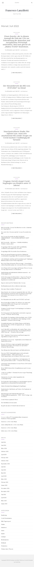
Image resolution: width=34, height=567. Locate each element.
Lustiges (3, 536)
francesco (25, 50)
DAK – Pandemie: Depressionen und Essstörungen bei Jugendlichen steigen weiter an (15, 335)
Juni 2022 (3, 470)
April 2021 (3, 497)
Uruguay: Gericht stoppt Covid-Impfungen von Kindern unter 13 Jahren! (17, 183)
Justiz (2, 530)
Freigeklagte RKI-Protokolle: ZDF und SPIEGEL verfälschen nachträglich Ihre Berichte (14, 247)
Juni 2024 (3, 445)
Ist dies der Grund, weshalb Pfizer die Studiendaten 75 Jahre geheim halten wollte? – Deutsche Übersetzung (15, 359)
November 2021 (5, 491)
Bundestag (4, 515)
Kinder (3, 533)
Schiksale (3, 543)
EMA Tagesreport (6, 521)
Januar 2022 (4, 485)
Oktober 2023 (4, 451)
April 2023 (3, 454)
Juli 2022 (3, 467)
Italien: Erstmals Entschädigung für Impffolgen (13, 386)
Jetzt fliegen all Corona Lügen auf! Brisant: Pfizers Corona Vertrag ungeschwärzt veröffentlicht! (16, 268)
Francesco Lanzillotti (17, 10)
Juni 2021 (3, 494)
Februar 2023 (4, 457)
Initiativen (16, 32)
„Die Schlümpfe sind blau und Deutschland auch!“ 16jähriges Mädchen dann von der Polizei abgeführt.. (17, 259)
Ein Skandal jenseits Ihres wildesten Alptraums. (13, 286)
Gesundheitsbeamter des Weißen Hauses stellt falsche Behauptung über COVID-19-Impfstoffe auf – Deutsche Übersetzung (15, 325)
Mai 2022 (3, 473)
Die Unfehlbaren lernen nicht (9, 402)
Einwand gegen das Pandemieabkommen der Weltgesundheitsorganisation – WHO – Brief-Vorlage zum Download (16, 395)
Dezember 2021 (5, 488)
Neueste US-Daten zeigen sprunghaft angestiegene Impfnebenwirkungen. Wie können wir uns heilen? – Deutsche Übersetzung (15, 345)
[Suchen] (32, 2)
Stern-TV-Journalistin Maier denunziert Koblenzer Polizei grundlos (14, 417)
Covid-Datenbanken (6, 518)
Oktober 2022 (4, 460)
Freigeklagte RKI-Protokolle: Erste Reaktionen (13, 251)
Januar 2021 (4, 503)
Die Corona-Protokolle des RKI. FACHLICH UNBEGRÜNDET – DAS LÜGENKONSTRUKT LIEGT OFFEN (15, 238)
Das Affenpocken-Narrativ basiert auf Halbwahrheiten (15, 350)
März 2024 (4, 448)
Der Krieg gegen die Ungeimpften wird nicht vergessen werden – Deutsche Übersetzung (16, 313)
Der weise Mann (12, 421)
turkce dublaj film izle (7, 424)
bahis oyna (4, 431)
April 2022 (3, 476)
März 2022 (4, 479)
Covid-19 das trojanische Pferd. (9, 399)
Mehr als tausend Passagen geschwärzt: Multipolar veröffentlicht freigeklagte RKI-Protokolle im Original (15, 255)
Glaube (3, 524)
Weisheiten (4, 546)
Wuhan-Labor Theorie (7, 549)
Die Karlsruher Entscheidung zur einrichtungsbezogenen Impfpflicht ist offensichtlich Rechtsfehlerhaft (16, 382)
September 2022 (5, 463)
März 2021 (4, 500)
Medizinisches (5, 539)
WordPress (17, 562)
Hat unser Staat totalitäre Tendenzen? (11, 289)
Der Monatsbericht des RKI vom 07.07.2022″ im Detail (16, 87)
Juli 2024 (3, 442)
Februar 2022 (4, 482)
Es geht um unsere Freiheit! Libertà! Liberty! (13, 405)
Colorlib (26, 560)
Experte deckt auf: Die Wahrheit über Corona (13, 283)
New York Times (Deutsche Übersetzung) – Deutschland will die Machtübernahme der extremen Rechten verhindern (17, 264)
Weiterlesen (16, 72)
